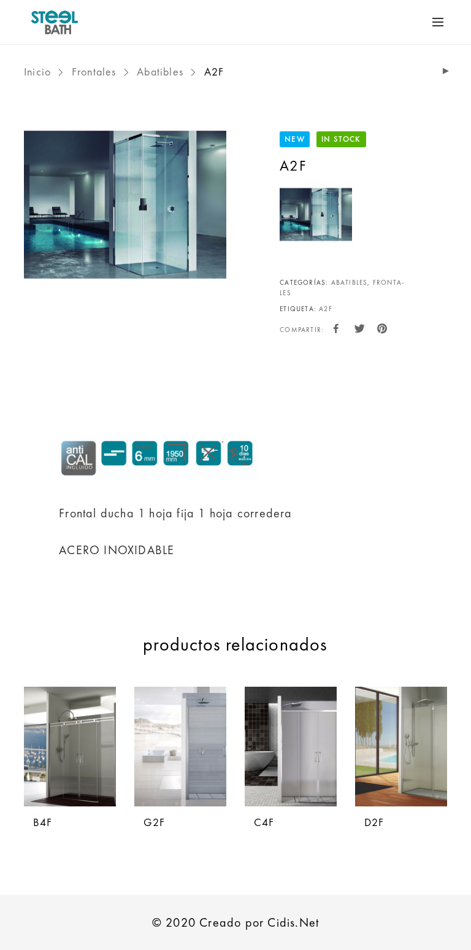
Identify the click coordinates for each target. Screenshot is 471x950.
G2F (155, 822)
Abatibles (160, 71)
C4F (264, 822)
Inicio (37, 71)
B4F (43, 822)
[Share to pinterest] (382, 330)
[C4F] (291, 746)
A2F (325, 308)
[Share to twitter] (359, 330)
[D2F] (401, 746)
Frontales (94, 71)
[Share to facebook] (336, 330)
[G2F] (180, 746)
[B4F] (70, 746)
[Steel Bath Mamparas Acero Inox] (70, 22)
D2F (374, 822)
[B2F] (446, 71)
